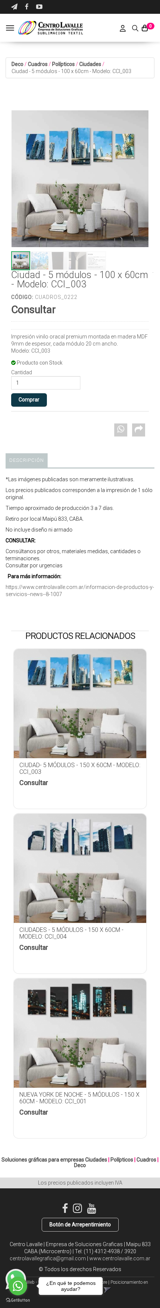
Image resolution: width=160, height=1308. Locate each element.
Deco (17, 64)
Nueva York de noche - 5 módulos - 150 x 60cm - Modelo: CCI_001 (79, 1098)
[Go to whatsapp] (18, 1286)
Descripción (26, 460)
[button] (14, 7)
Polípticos (63, 64)
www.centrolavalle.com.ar (119, 1258)
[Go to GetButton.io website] (18, 1300)
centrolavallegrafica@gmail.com (48, 1258)
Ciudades (90, 64)
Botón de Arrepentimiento (80, 1224)
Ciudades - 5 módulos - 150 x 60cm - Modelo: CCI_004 (71, 933)
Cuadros (38, 64)
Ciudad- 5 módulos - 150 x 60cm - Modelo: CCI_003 (79, 768)
